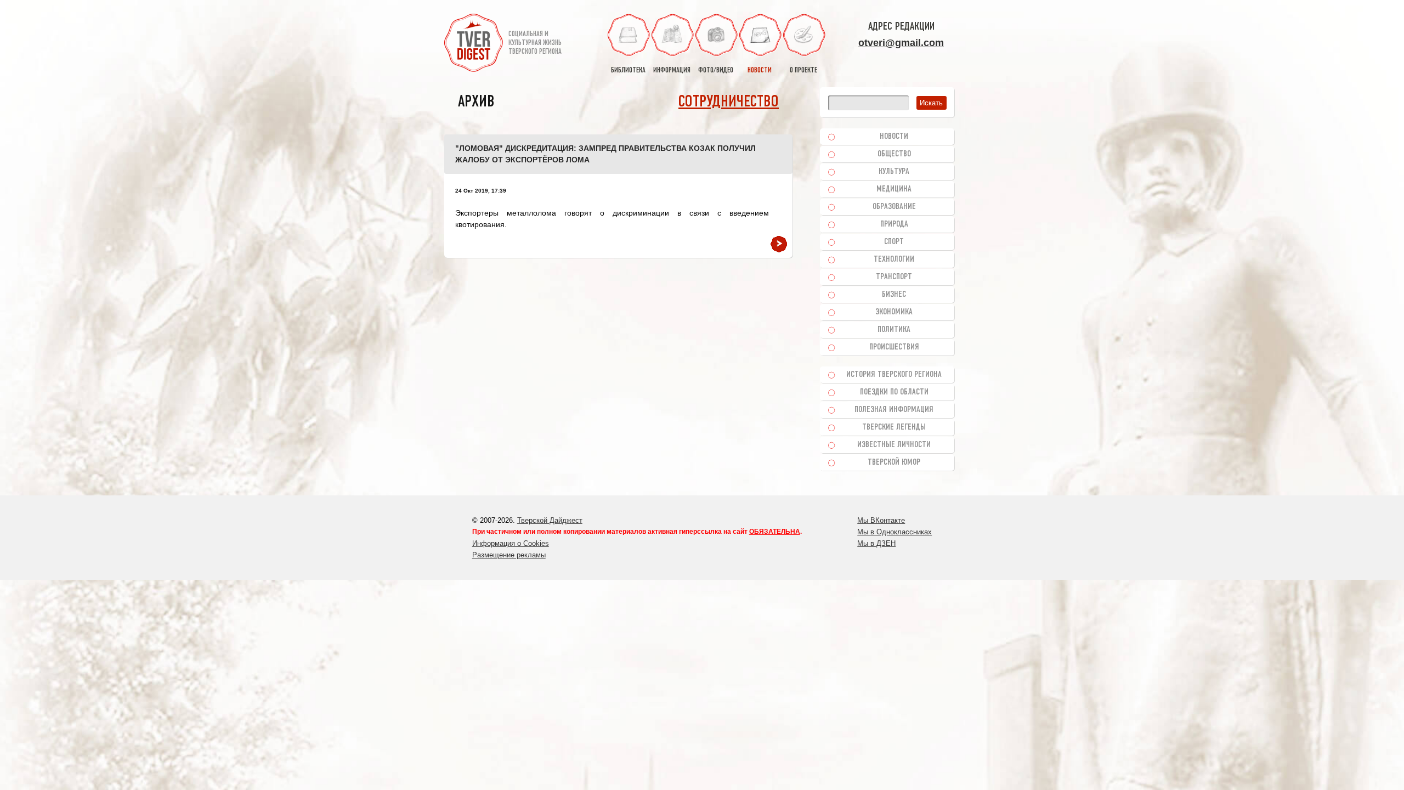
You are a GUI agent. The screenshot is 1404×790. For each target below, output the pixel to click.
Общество (894, 154)
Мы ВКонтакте (881, 520)
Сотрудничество (728, 102)
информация (671, 70)
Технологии (894, 259)
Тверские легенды (894, 427)
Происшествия (894, 347)
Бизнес (894, 294)
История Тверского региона (894, 375)
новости (760, 70)
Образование (894, 207)
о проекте (803, 70)
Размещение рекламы (509, 555)
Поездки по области (894, 392)
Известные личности (894, 445)
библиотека (628, 70)
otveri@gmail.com (901, 42)
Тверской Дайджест (549, 520)
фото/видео (715, 70)
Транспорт (894, 277)
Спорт (894, 242)
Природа (894, 224)
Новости (894, 136)
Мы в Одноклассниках (894, 532)
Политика (894, 330)
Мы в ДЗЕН (876, 543)
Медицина (894, 189)
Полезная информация (893, 410)
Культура (894, 172)
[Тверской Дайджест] (473, 44)
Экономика (894, 312)
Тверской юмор (894, 462)
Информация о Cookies (510, 543)
